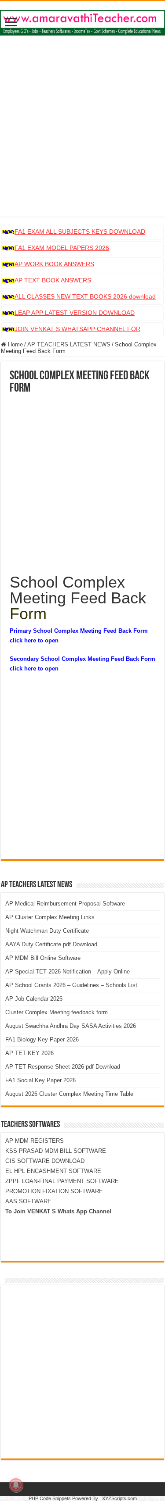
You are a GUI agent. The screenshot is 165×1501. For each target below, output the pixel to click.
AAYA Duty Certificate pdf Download (51, 944)
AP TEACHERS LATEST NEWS (68, 344)
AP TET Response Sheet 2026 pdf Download (62, 1066)
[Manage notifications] (16, 1485)
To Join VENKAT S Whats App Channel (58, 1211)
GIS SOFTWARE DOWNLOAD (44, 1161)
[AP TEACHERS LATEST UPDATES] (82, 21)
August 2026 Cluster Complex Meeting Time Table (69, 1094)
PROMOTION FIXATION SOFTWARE (54, 1191)
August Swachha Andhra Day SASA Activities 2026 (70, 1026)
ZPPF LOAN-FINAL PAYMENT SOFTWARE (62, 1181)
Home (14, 344)
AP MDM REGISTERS (34, 1140)
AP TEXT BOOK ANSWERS (53, 280)
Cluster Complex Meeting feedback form (56, 1012)
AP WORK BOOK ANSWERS (54, 263)
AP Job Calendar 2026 (33, 998)
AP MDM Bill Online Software (43, 958)
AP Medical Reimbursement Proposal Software (65, 903)
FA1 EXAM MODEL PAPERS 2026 (62, 247)
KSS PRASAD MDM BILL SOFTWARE (55, 1151)
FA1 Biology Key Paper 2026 (42, 1039)
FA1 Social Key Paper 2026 (40, 1080)
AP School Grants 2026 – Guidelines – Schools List (71, 985)
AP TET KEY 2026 (29, 1053)
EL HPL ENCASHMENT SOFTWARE (53, 1171)
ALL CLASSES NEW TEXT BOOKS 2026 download (85, 296)
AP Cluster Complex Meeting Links (50, 917)
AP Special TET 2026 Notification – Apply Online (67, 971)
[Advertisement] (82, 134)
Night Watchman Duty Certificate (47, 930)
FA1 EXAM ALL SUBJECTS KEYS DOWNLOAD (80, 231)
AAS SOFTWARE (28, 1201)
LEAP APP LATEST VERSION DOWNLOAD (75, 312)
